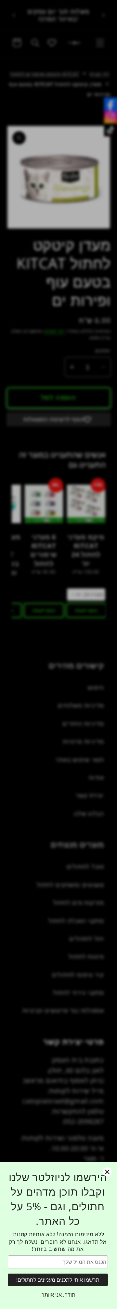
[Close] (107, 1171)
